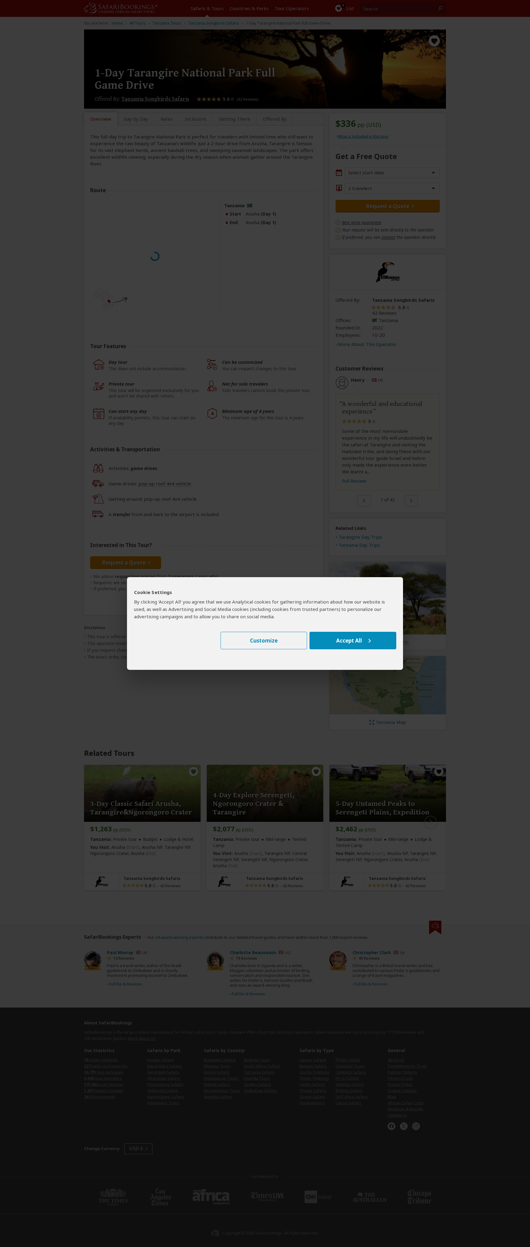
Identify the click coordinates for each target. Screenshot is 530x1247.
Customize (264, 640)
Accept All (349, 640)
